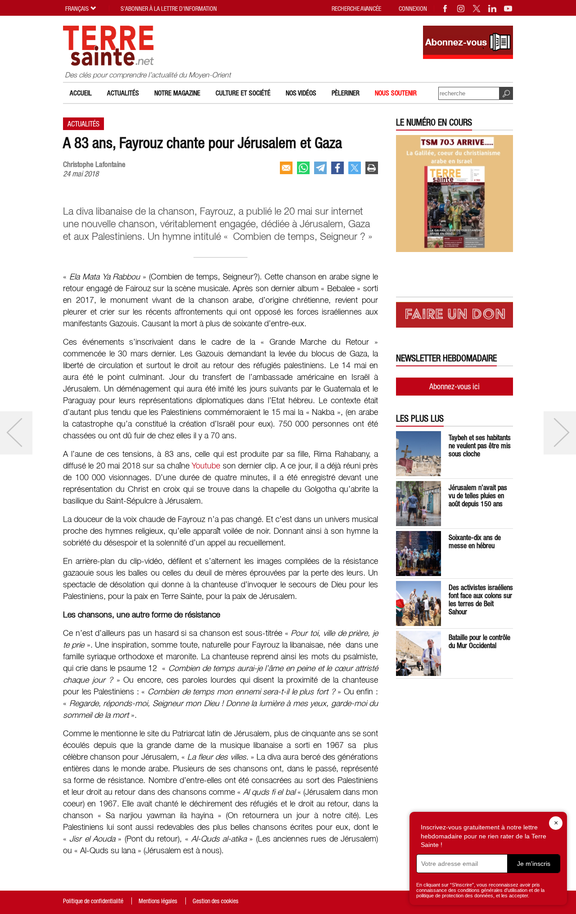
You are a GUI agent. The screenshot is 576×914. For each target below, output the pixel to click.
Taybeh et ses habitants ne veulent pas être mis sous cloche (480, 445)
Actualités (123, 93)
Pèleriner (346, 93)
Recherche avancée (356, 8)
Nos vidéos (301, 93)
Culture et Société (243, 93)
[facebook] (337, 168)
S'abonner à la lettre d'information (169, 8)
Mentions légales (158, 901)
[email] (286, 168)
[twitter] (354, 168)
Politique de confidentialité (93, 901)
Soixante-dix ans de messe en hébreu (475, 541)
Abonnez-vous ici (454, 386)
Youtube (206, 466)
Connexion (413, 8)
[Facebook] (445, 8)
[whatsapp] (303, 168)
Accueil (81, 93)
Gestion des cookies (215, 901)
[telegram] (320, 168)
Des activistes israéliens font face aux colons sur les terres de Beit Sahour (481, 599)
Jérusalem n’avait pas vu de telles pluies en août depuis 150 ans (478, 495)
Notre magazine (177, 93)
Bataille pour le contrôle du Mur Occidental (479, 641)
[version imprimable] (371, 168)
